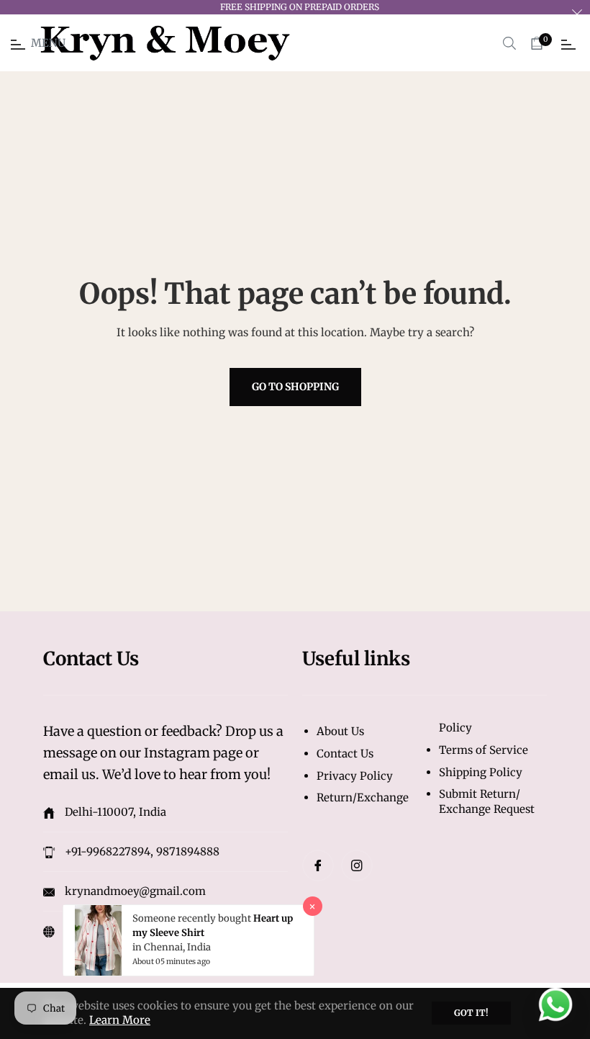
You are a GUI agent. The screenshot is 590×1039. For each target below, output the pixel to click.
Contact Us (345, 753)
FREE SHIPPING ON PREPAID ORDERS (299, 6)
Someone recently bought (192, 918)
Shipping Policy (480, 772)
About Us (340, 731)
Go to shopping (295, 386)
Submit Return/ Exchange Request (487, 801)
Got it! (471, 1012)
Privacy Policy (355, 776)
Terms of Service (483, 750)
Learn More (119, 1020)
